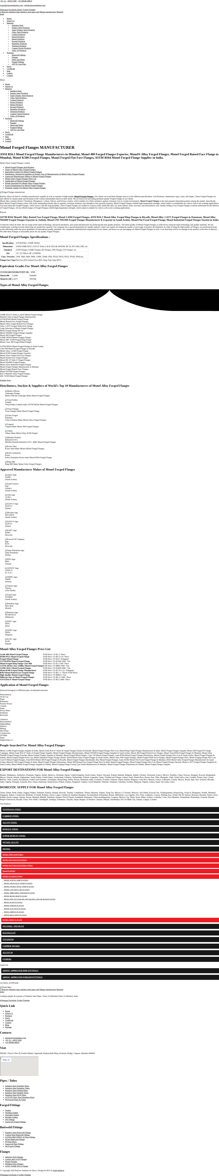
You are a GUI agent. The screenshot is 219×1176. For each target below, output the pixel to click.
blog (7, 137)
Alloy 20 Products (19, 50)
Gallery (8, 139)
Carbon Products (17, 100)
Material (10, 23)
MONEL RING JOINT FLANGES (15, 915)
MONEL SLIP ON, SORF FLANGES (16, 880)
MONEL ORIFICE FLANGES (14, 912)
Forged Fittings (16, 127)
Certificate (9, 134)
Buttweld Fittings (17, 121)
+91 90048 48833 (25, 1)
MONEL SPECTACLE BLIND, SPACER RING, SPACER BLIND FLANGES (29, 899)
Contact (10, 76)
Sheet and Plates (16, 125)
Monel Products (16, 105)
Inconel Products (17, 107)
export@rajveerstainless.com (11, 5)
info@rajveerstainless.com (34, 5)
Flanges (13, 123)
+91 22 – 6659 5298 (8, 1)
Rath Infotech (58, 1170)
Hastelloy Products (17, 109)
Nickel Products (16, 102)
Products (8, 118)
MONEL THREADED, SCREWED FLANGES (19, 893)
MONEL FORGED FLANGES (14, 906)
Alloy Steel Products (18, 98)
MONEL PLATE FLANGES (13, 902)
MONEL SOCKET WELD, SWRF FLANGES (19, 887)
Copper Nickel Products (19, 114)
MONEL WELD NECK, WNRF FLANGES (18, 883)
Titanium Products (17, 111)
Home (7, 84)
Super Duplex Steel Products (21, 96)
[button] (109, 80)
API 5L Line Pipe (19, 64)
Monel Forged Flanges (84, 196)
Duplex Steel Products (19, 93)
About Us (9, 86)
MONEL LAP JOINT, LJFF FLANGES (17, 890)
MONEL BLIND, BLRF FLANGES (15, 896)
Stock (7, 132)
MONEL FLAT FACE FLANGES (15, 909)
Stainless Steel (16, 91)
